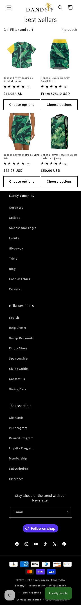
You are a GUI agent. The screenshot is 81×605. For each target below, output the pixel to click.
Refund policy (37, 585)
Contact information (29, 599)
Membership (18, 458)
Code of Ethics (19, 279)
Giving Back (17, 389)
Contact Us (17, 379)
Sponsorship (18, 358)
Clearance (16, 479)
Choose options (21, 104)
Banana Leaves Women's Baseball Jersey (18, 79)
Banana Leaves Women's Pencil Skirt (55, 79)
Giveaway (16, 248)
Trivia (13, 259)
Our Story (16, 207)
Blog (12, 269)
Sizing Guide (18, 369)
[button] (9, 7)
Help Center (18, 328)
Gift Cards (16, 418)
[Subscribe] (67, 512)
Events (14, 238)
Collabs (14, 218)
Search (14, 317)
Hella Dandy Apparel (38, 579)
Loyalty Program (21, 448)
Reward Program (21, 438)
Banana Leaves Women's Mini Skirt (21, 156)
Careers (14, 289)
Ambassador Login (22, 228)
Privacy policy (57, 585)
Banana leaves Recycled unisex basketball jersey (59, 156)
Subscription (18, 468)
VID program (18, 428)
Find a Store (18, 348)
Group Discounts (21, 338)
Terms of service (31, 592)
